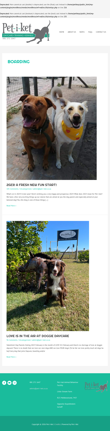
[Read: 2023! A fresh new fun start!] (52, 128)
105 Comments (12, 189)
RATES (82, 32)
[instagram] (15, 383)
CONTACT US (101, 32)
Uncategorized (25, 189)
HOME (61, 32)
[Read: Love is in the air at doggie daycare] (48, 276)
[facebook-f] (4, 383)
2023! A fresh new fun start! (32, 185)
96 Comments (12, 340)
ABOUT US (72, 32)
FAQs (90, 32)
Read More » (11, 205)
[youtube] (9, 383)
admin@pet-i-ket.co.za (39, 388)
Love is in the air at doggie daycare (38, 336)
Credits (57, 424)
